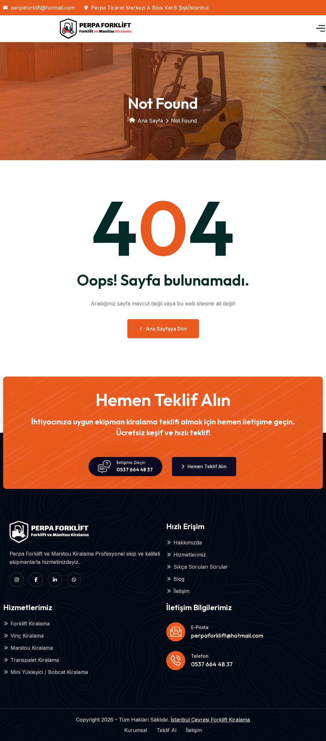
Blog (179, 579)
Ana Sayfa (150, 120)
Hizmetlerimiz (190, 554)
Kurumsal (135, 730)
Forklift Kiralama (30, 623)
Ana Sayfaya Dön (166, 329)
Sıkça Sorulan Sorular (201, 567)
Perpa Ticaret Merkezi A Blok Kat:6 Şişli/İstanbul (150, 7)
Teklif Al (166, 730)
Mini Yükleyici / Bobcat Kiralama (49, 672)
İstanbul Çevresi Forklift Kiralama (210, 719)
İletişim (181, 591)
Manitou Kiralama (32, 648)
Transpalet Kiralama (35, 660)
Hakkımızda (188, 542)
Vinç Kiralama (27, 635)
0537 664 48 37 (135, 470)
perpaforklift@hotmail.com (43, 7)
